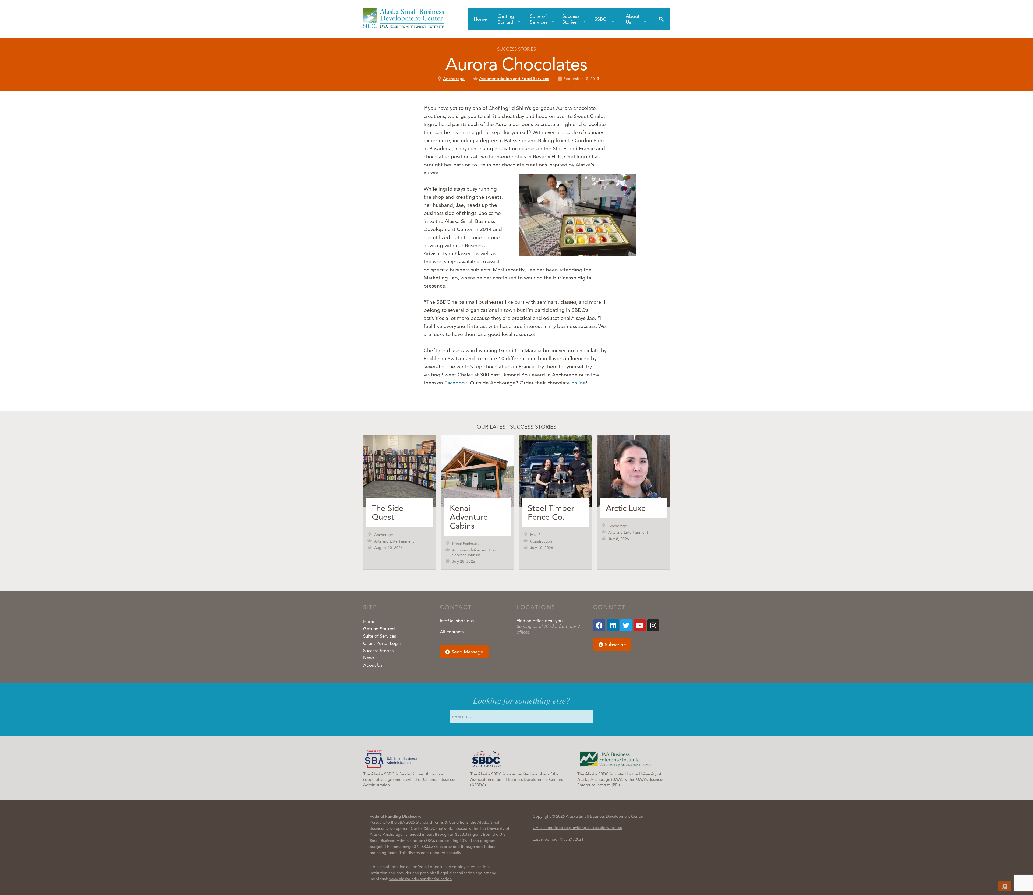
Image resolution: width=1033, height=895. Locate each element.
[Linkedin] (613, 625)
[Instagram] (653, 625)
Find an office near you (539, 620)
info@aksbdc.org (457, 620)
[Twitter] (626, 625)
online (578, 383)
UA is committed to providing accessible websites (577, 827)
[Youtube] (640, 625)
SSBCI (601, 19)
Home (480, 19)
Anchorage (454, 78)
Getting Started (506, 19)
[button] (464, 651)
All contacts (452, 631)
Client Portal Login (382, 643)
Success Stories (570, 19)
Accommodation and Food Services (514, 78)
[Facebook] (599, 625)
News (368, 658)
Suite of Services (539, 19)
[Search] (661, 19)
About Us (632, 19)
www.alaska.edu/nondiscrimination (420, 878)
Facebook (455, 383)
